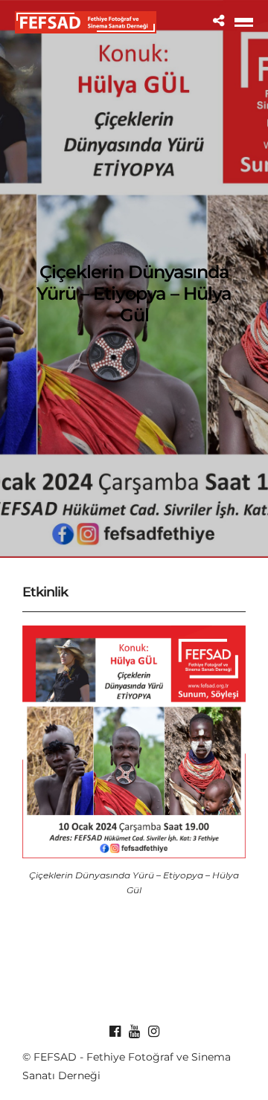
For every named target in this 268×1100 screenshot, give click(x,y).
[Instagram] (153, 1031)
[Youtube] (134, 1031)
